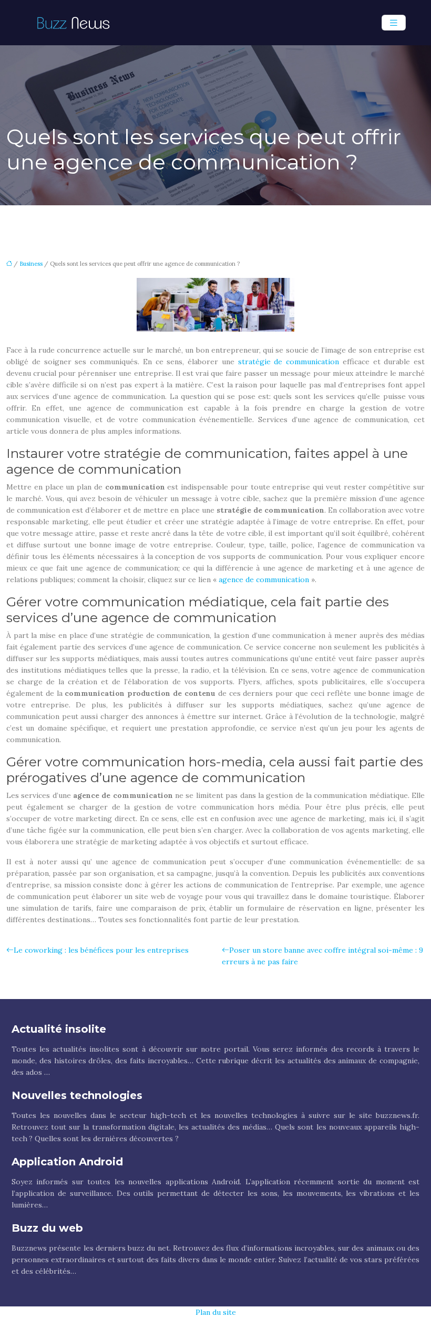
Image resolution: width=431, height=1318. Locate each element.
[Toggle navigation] (394, 23)
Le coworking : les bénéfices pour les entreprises (101, 950)
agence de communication (264, 579)
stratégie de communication (289, 361)
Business (31, 263)
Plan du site (216, 1312)
